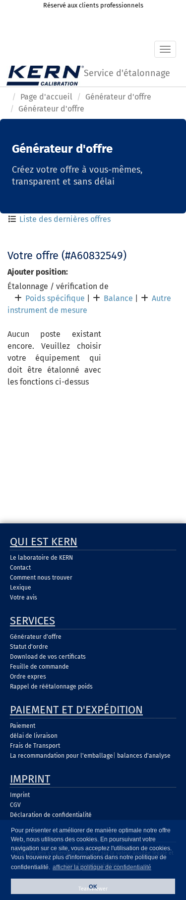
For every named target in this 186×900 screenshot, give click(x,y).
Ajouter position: (37, 272)
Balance (118, 298)
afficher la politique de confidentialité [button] (102, 867)
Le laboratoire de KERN (41, 557)
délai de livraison (34, 735)
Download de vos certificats (48, 656)
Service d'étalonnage (127, 73)
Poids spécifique (55, 298)
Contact (20, 567)
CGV (15, 804)
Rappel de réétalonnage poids (51, 686)
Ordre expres (28, 676)
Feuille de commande (39, 666)
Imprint (20, 795)
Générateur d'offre (118, 96)
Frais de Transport (35, 745)
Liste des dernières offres (65, 219)
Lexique (20, 587)
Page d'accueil (46, 96)
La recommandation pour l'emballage (61, 755)
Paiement (22, 725)
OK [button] (93, 887)
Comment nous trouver (41, 577)
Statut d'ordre (29, 646)
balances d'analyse (144, 755)
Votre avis (23, 597)
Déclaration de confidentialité (51, 814)
